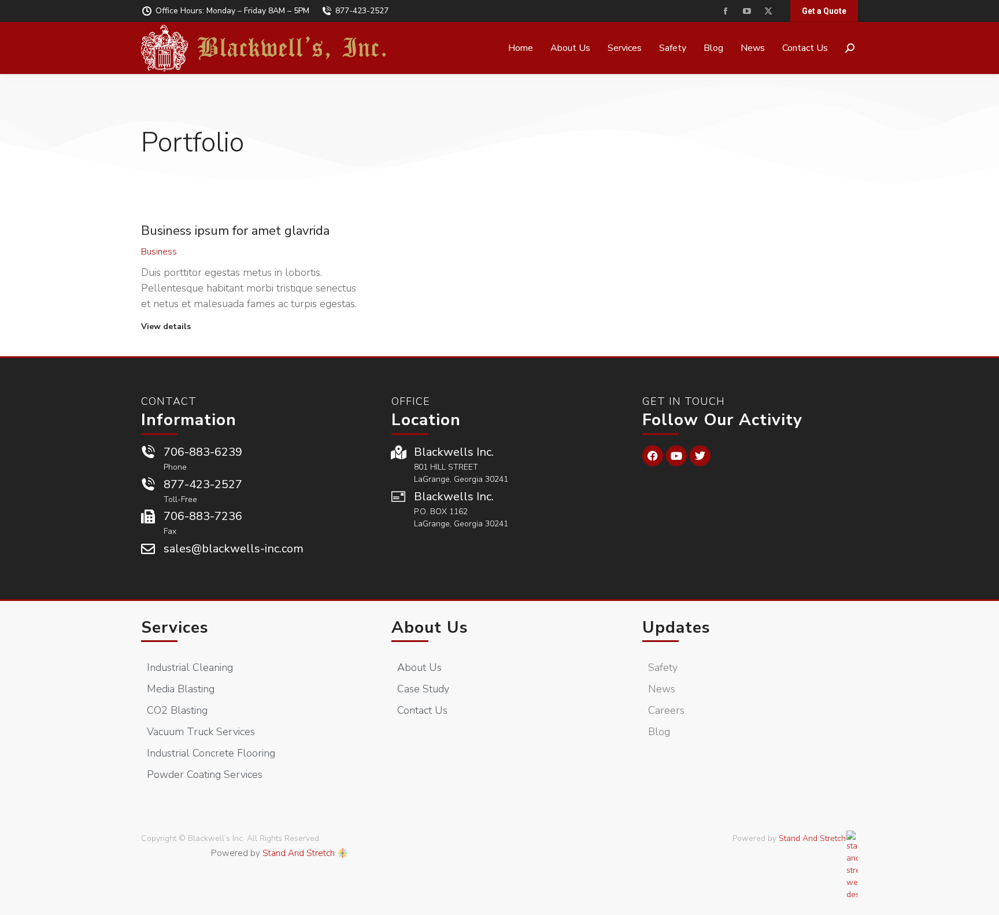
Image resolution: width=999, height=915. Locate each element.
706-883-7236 (203, 516)
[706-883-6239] (148, 452)
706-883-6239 (203, 452)
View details (166, 327)
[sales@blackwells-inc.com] (148, 549)
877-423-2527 (361, 10)
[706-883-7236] (148, 516)
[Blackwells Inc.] (398, 452)
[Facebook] (652, 455)
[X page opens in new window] (768, 11)
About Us (429, 628)
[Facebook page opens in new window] (725, 11)
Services (175, 628)
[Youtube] (676, 455)
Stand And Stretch (298, 853)
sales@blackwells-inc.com (234, 548)
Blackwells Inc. (454, 452)
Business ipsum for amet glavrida (235, 230)
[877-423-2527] (148, 485)
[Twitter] (700, 455)
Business (159, 251)
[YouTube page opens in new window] (746, 11)
